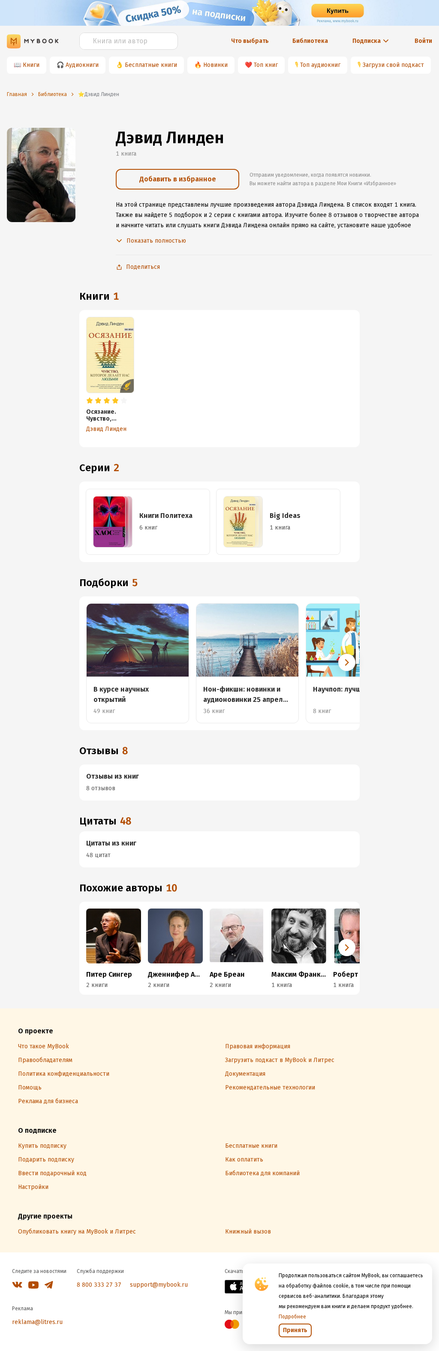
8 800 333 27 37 (99, 1284)
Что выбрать (250, 41)
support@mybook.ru (159, 1284)
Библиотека (310, 41)
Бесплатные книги (151, 65)
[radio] (89, 401)
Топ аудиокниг (320, 65)
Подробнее (292, 1317)
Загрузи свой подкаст (393, 65)
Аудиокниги (82, 65)
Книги (31, 65)
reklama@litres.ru (37, 1322)
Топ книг (266, 65)
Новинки (215, 65)
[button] (346, 662)
